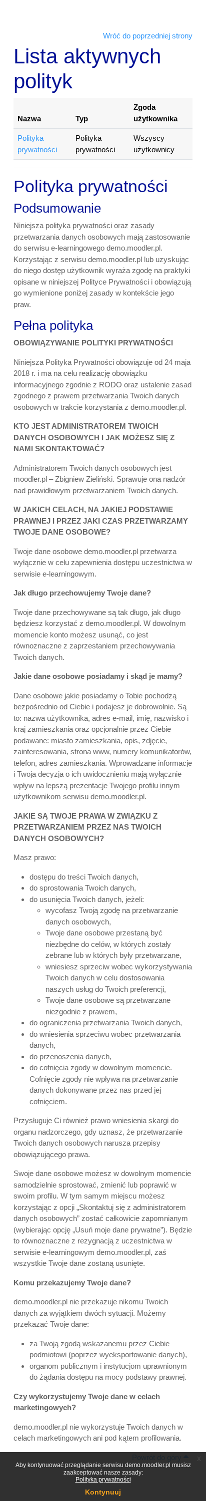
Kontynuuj (103, 1492)
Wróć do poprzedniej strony (147, 35)
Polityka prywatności (103, 1479)
